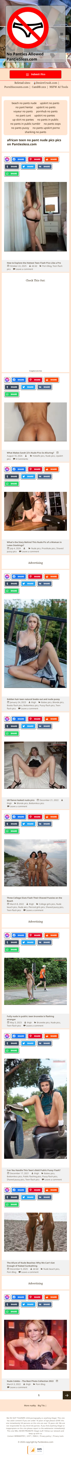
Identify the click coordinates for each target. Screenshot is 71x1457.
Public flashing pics (32, 1176)
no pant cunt (23, 115)
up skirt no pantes (23, 119)
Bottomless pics (31, 705)
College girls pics (47, 904)
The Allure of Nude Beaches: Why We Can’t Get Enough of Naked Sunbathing (31, 1264)
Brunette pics (43, 1022)
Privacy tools (58, 1436)
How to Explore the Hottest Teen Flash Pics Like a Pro (34, 262)
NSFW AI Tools (59, 87)
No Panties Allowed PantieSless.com (25, 56)
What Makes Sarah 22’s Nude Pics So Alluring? (30, 452)
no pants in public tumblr (25, 123)
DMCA (35, 1436)
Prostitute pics (48, 548)
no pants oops (52, 123)
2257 (29, 1436)
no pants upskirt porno (46, 127)
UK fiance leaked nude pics (20, 800)
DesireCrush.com (46, 82)
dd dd (34, 266)
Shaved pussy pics (54, 907)
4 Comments (22, 458)
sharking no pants (35, 132)
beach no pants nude (24, 103)
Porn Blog (47, 266)
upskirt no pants (49, 103)
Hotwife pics (38, 455)
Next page (67, 1395)
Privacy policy (45, 1436)
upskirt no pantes (44, 115)
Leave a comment (24, 269)
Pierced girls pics (37, 907)
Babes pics (46, 702)
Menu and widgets (61, 37)
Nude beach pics (51, 1268)
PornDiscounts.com (16, 87)
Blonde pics (58, 702)
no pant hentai (24, 107)
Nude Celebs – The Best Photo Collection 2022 (30, 1381)
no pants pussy (20, 127)
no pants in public (47, 119)
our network (55, 1431)
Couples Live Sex (35, 371)
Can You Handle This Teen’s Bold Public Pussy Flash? (33, 1170)
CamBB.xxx (39, 87)
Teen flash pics (14, 910)
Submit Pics (37, 74)
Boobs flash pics (14, 705)
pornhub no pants (47, 111)
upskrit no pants (45, 107)
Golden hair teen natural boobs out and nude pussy (33, 699)
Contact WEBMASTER (16, 1436)
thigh (33, 702)
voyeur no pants (23, 111)
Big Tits (41, 1405)
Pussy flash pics (47, 705)
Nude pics (50, 455)
